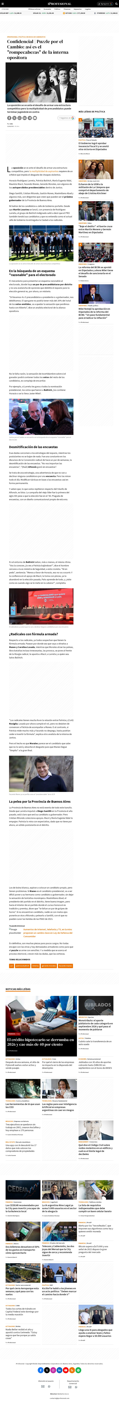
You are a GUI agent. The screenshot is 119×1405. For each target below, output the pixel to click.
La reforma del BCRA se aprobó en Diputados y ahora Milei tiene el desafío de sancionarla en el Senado (96, 272)
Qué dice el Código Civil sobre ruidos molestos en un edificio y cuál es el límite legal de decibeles (95, 1150)
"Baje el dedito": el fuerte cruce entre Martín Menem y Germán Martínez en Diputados (95, 229)
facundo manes (65, 966)
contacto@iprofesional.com (59, 1398)
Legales (88, 9)
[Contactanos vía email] (42, 1386)
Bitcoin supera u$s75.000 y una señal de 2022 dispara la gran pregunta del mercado (93, 1249)
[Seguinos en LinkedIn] (59, 1370)
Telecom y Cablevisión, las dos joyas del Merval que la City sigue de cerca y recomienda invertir (58, 1251)
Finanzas (67, 9)
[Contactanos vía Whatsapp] (49, 1386)
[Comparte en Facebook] (9, 118)
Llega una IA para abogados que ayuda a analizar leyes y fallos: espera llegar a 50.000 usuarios (95, 1333)
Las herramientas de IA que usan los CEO (23, 1106)
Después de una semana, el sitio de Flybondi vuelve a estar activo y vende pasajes (22, 1065)
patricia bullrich (22, 966)
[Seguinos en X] (47, 1370)
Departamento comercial (73, 1382)
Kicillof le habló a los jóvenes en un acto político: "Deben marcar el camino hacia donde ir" (59, 1291)
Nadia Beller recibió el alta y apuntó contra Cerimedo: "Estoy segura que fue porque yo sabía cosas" (21, 1334)
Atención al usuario (46, 1381)
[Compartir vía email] (35, 118)
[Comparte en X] (14, 118)
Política (57, 9)
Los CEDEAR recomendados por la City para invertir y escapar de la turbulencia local (23, 1208)
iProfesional (12, 37)
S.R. (11, 124)
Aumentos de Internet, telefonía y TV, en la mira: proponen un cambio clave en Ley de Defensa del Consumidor (47, 933)
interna (35, 966)
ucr (11, 966)
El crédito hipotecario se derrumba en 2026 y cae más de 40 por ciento (40, 1042)
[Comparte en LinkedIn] (25, 118)
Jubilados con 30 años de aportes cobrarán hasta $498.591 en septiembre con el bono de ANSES (95, 1065)
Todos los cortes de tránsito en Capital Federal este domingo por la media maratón (22, 1311)
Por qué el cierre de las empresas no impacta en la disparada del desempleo (58, 1065)
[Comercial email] (69, 1387)
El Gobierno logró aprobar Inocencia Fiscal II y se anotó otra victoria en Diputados (94, 146)
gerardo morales (49, 966)
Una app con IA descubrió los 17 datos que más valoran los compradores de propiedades (21, 1148)
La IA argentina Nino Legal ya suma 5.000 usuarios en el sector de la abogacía (59, 1208)
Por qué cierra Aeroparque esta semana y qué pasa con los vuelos (22, 1291)
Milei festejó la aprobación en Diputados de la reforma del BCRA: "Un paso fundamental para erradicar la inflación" (94, 313)
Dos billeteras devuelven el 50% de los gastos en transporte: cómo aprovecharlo (22, 1250)
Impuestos (77, 9)
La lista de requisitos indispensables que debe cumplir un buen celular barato (95, 1208)
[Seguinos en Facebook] (41, 1370)
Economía (47, 9)
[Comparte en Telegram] (30, 118)
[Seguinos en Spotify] (78, 1370)
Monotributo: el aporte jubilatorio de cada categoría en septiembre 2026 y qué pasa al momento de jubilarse (96, 1025)
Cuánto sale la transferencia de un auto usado (95, 1043)
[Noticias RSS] (72, 1370)
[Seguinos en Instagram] (53, 1370)
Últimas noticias (34, 9)
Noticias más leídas (18, 989)
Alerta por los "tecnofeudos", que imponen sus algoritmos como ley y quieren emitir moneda (96, 1228)
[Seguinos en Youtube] (66, 1370)
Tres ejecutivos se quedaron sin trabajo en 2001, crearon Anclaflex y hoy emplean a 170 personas (23, 1127)
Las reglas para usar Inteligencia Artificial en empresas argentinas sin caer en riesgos (59, 1107)
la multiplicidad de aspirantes (44, 171)
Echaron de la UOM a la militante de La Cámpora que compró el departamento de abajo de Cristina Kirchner (94, 189)
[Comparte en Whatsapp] (19, 118)
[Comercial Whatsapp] (76, 1387)
